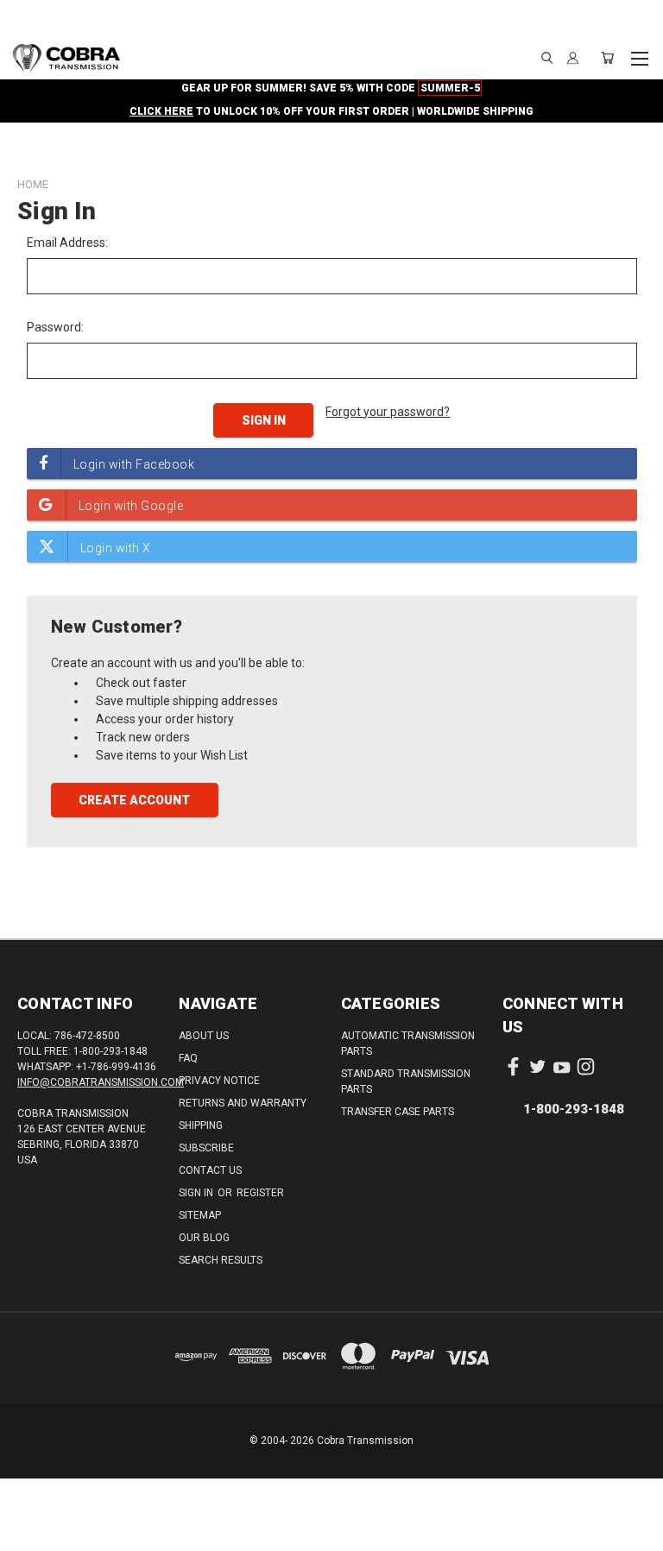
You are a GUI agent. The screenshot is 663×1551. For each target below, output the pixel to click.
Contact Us (210, 1170)
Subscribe (206, 1148)
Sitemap (200, 1215)
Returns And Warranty (242, 1103)
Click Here (161, 111)
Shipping (201, 1125)
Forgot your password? (387, 412)
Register (260, 1193)
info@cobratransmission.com (100, 1082)
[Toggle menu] (639, 56)
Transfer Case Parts (397, 1112)
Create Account (134, 800)
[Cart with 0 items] (607, 57)
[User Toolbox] (573, 57)
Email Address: (67, 242)
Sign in (197, 1193)
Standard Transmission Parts (405, 1081)
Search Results (220, 1260)
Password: (55, 327)
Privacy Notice (219, 1081)
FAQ (188, 1058)
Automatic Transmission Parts (408, 1043)
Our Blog (204, 1238)
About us (204, 1036)
